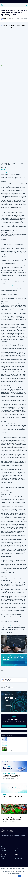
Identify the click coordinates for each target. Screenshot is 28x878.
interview (11, 625)
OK (19, 876)
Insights (13, 773)
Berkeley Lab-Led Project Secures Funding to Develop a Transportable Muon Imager (15, 748)
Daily (4, 773)
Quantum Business (23, 18)
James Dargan (22, 624)
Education (7, 773)
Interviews (17, 18)
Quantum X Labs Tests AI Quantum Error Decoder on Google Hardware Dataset (16, 743)
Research (5, 794)
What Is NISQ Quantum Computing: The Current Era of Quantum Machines (16, 738)
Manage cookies (12, 876)
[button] (7, 687)
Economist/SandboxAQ (10, 624)
